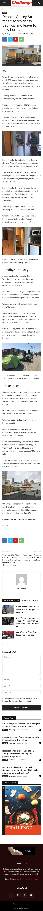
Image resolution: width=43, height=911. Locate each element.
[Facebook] (4, 39)
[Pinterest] (15, 39)
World (11, 9)
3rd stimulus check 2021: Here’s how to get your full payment (28, 609)
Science (5, 730)
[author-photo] (21, 585)
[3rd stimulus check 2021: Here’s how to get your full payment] (8, 609)
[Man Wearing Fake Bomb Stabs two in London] (8, 635)
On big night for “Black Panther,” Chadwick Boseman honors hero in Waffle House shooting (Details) (11, 560)
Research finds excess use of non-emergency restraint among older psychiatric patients (18, 754)
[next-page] (7, 643)
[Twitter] (10, 39)
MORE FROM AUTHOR (30, 600)
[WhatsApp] (21, 39)
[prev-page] (3, 643)
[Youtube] (31, 895)
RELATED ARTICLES (11, 600)
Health (5, 743)
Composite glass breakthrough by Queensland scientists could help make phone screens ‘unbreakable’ (20, 770)
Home (4, 9)
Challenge (8, 34)
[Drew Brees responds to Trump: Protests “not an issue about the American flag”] (8, 621)
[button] (4, 3)
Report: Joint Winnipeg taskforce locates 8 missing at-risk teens (32, 557)
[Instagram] (18, 895)
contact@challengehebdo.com (26, 879)
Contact (27, 904)
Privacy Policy (17, 904)
